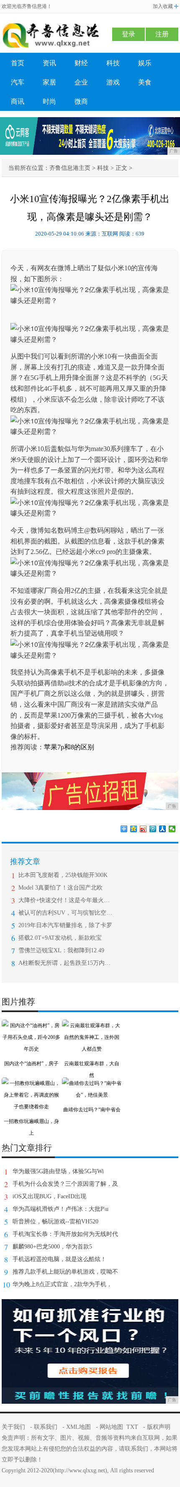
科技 (113, 63)
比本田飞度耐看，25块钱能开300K (63, 875)
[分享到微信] (172, 829)
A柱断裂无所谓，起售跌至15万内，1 (65, 963)
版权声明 (158, 1427)
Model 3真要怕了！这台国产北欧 (60, 888)
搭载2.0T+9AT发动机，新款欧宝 (60, 938)
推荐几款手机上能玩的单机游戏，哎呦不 (65, 1272)
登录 (128, 34)
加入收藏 (163, 6)
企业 (81, 82)
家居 (49, 82)
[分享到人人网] (162, 829)
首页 (17, 63)
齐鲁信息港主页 (69, 168)
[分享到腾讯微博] (153, 829)
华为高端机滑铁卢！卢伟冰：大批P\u (60, 1209)
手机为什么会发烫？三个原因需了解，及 (65, 1184)
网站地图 (111, 1427)
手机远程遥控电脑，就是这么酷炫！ (59, 1259)
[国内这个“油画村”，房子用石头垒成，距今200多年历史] (31, 1025)
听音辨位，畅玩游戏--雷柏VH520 (55, 1221)
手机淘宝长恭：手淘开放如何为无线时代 (65, 1234)
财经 (81, 63)
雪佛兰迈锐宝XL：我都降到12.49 (61, 950)
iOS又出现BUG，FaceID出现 (49, 1196)
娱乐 (145, 63)
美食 (145, 82)
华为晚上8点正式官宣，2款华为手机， (62, 1284)
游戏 (113, 82)
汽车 (17, 82)
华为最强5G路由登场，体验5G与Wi (58, 1171)
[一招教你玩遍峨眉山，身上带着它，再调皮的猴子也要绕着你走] (31, 1083)
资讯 (49, 63)
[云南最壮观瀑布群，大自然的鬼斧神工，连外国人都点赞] (91, 1025)
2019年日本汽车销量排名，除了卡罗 (65, 925)
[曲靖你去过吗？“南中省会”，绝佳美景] (91, 1083)
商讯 (17, 101)
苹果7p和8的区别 (69, 747)
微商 (81, 101)
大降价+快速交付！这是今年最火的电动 (65, 900)
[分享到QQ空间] (133, 829)
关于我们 (13, 1427)
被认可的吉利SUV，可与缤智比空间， (65, 913)
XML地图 (78, 1427)
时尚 (49, 101)
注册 (162, 34)
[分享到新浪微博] (143, 829)
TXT (132, 1427)
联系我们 (45, 1427)
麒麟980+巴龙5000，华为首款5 (52, 1246)
